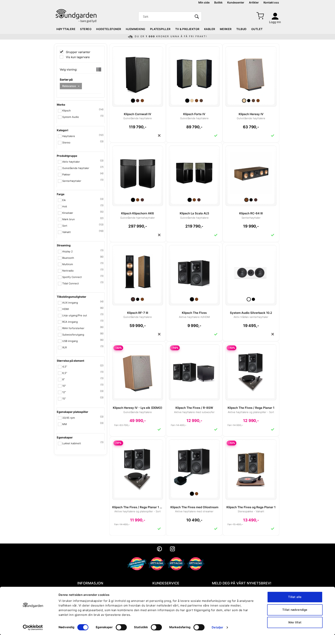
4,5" (64, 366)
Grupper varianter (77, 52)
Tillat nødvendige (294, 610)
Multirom (67, 264)
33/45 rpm (68, 417)
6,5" (64, 372)
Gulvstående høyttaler (75, 168)
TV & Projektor (187, 29)
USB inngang (70, 341)
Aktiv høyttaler (71, 161)
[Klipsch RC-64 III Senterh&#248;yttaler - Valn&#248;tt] (251, 172)
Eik (64, 200)
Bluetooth (68, 257)
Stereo (86, 29)
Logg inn (275, 22)
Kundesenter (235, 2)
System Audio (70, 116)
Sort (64, 225)
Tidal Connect (70, 283)
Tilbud (241, 29)
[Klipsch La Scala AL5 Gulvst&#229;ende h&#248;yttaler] (194, 172)
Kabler (209, 29)
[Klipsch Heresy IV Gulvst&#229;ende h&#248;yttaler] (251, 72)
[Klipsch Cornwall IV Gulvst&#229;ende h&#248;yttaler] (137, 72)
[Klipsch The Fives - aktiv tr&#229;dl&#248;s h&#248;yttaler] (194, 271)
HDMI (65, 309)
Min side (204, 2)
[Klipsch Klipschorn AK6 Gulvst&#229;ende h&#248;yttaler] (137, 172)
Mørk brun (68, 219)
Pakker (66, 174)
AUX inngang (70, 302)
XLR (64, 347)
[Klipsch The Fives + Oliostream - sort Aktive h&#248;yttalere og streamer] (194, 466)
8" (63, 379)
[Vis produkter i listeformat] (98, 69)
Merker (226, 29)
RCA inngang (70, 321)
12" (64, 392)
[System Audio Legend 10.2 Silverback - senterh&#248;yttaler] (251, 271)
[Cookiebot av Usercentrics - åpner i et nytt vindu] (33, 627)
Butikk (218, 2)
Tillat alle (294, 597)
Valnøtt (66, 232)
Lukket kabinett (71, 443)
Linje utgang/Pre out (74, 315)
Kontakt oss (271, 2)
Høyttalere (65, 29)
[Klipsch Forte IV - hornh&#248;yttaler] (194, 72)
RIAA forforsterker (73, 328)
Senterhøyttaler (71, 180)
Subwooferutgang (73, 334)
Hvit (64, 206)
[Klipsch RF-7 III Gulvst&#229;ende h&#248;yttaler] (137, 271)
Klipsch (66, 110)
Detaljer (217, 627)
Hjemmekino (135, 29)
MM (64, 424)
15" (64, 398)
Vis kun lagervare (77, 57)
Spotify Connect (72, 277)
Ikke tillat (294, 622)
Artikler (254, 2)
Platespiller (160, 29)
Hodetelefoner (108, 29)
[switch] (121, 627)
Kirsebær (67, 212)
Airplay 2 (67, 251)
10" (64, 385)
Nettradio (68, 270)
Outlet (257, 29)
